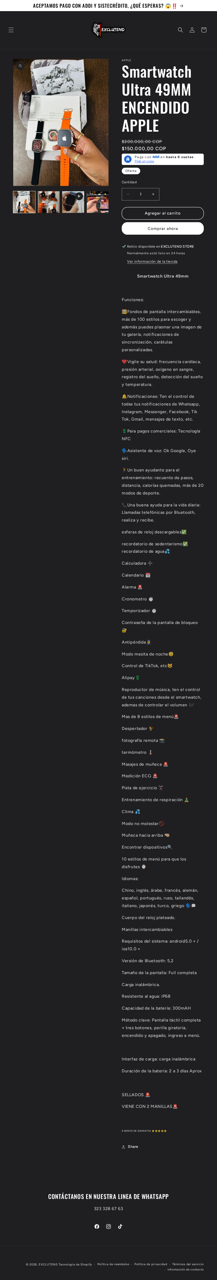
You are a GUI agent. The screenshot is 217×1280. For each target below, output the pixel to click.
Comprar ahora (163, 228)
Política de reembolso (113, 1264)
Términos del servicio (188, 1264)
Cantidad (129, 182)
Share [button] (133, 1146)
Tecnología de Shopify (75, 1264)
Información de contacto (186, 1269)
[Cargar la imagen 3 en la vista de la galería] (98, 202)
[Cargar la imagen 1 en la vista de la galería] (24, 202)
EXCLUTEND (48, 1264)
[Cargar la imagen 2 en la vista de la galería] (49, 202)
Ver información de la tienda (152, 261)
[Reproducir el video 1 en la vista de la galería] (73, 202)
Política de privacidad (150, 1264)
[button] (11, 30)
